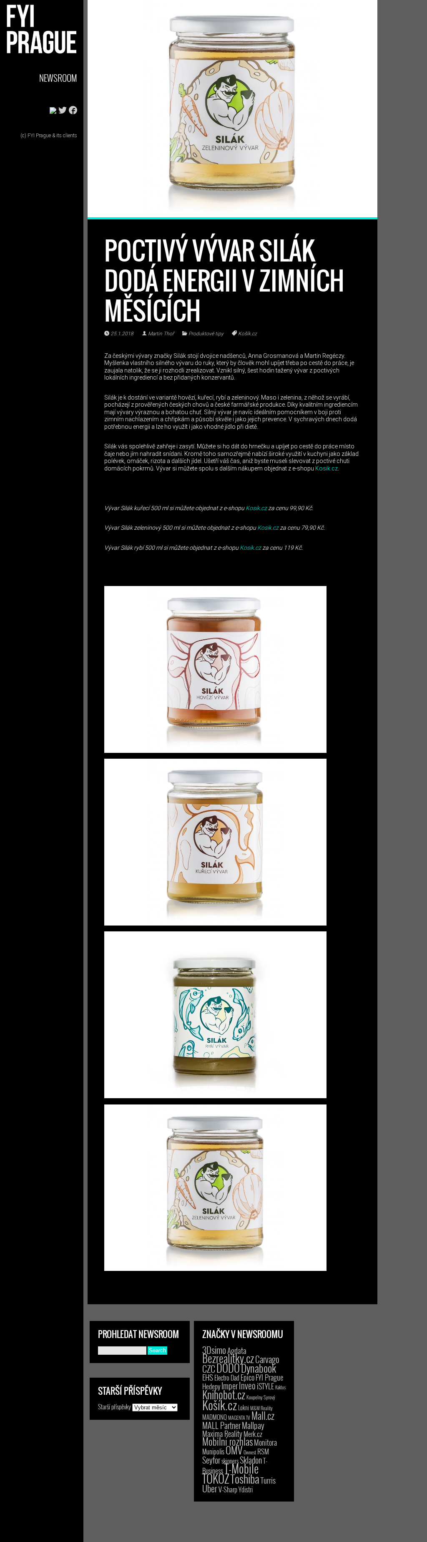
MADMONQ (214, 1416)
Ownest (250, 1452)
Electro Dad (226, 1378)
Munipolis (213, 1451)
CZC (208, 1368)
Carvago (267, 1359)
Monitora (265, 1442)
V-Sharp (228, 1489)
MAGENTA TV (239, 1417)
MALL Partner (221, 1425)
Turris (268, 1480)
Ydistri (246, 1489)
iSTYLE (265, 1386)
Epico (247, 1377)
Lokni (243, 1407)
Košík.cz (247, 334)
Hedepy (211, 1386)
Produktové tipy (206, 334)
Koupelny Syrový (260, 1397)
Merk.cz (253, 1434)
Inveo (247, 1385)
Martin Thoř (161, 334)
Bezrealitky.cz (228, 1358)
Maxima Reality (222, 1433)
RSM (263, 1451)
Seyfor (211, 1460)
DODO (228, 1368)
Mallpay (253, 1425)
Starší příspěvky (114, 1406)
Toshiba (245, 1478)
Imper (229, 1385)
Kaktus (280, 1387)
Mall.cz (262, 1416)
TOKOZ (215, 1478)
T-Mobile (241, 1468)
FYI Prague (269, 1377)
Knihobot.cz (223, 1394)
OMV (234, 1450)
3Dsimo (214, 1349)
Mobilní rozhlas (227, 1441)
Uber (209, 1488)
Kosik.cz (326, 468)
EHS (207, 1377)
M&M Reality (261, 1408)
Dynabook (258, 1368)
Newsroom (58, 77)
